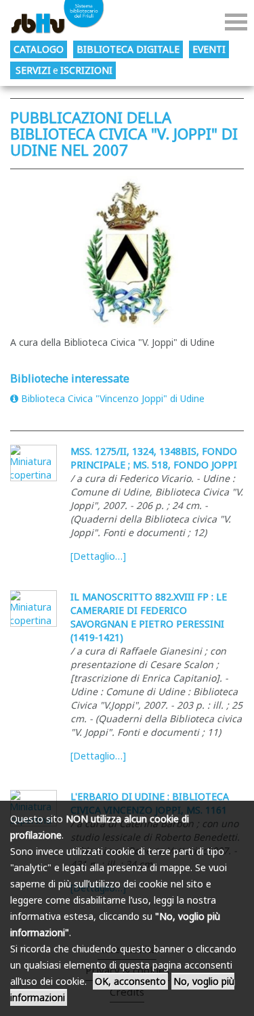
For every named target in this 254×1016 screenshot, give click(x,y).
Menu (236, 22)
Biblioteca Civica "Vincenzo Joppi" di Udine (113, 398)
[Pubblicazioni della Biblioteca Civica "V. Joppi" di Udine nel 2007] (127, 253)
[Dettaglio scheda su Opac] (33, 463)
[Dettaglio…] (98, 556)
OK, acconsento (130, 981)
